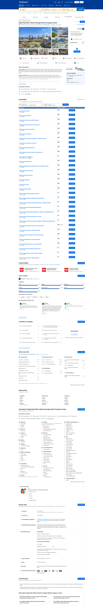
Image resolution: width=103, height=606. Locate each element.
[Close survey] (83, 486)
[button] (77, 50)
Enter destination (25, 8)
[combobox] (30, 9)
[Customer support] (62, 2)
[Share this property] (77, 21)
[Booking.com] (23, 2)
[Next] (84, 37)
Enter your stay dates (43, 520)
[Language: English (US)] (59, 2)
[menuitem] (21, 5)
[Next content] (85, 270)
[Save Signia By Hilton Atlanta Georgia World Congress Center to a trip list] (74, 21)
